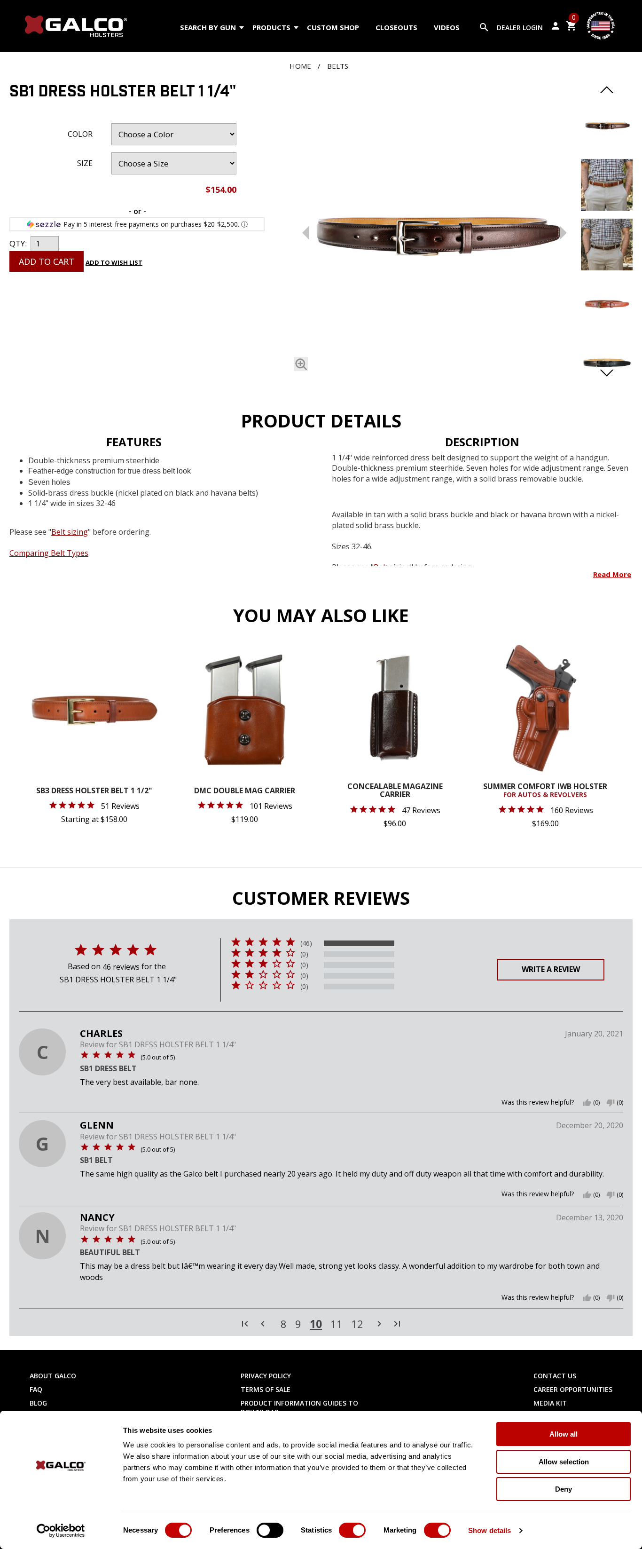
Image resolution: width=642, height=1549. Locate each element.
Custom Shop (333, 27)
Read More (612, 574)
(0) (304, 954)
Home (300, 66)
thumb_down (610, 1103)
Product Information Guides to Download (299, 1407)
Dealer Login (520, 27)
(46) (306, 943)
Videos (447, 27)
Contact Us (554, 1375)
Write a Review (551, 969)
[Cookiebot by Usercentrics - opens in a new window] (61, 1531)
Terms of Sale (265, 1389)
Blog (38, 1403)
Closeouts (396, 27)
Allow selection (564, 1462)
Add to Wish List (114, 262)
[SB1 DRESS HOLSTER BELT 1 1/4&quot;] (607, 147)
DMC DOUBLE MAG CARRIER (244, 791)
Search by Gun (208, 27)
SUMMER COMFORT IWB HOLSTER (545, 790)
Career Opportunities (572, 1389)
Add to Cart (46, 261)
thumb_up (587, 1103)
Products (271, 27)
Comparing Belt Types (48, 553)
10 (316, 1323)
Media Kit (550, 1403)
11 (336, 1324)
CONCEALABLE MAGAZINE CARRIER (395, 791)
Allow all (563, 1434)
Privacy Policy (266, 1375)
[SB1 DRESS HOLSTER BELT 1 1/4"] (434, 230)
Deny (563, 1489)
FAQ (36, 1389)
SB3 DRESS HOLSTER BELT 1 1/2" (94, 791)
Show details (489, 1530)
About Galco (53, 1375)
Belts (337, 66)
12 (357, 1324)
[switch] (270, 1530)
